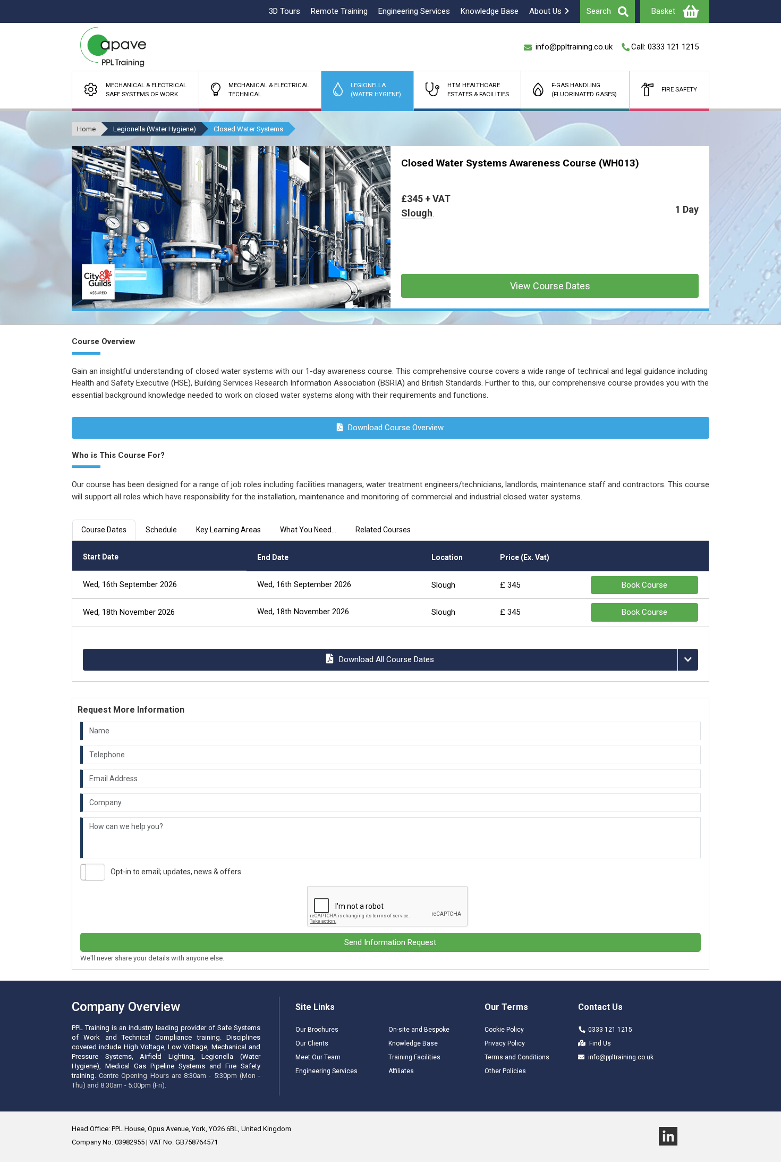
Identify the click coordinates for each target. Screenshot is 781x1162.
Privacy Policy (505, 1043)
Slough (416, 213)
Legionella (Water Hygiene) (154, 129)
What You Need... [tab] (308, 529)
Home (86, 129)
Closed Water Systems (248, 129)
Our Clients (311, 1043)
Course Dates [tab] (103, 529)
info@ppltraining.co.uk (620, 1057)
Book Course (644, 585)
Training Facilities (414, 1057)
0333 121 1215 (610, 1029)
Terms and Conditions (517, 1057)
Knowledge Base (413, 1043)
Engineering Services (326, 1071)
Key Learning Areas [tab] (228, 529)
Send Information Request (390, 942)
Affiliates (401, 1071)
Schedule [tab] (161, 529)
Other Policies (505, 1071)
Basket (663, 11)
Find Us (600, 1043)
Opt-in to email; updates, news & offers (176, 871)
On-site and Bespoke (418, 1029)
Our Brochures (316, 1029)
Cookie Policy (504, 1029)
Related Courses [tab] (383, 529)
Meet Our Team (318, 1057)
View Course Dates (550, 285)
